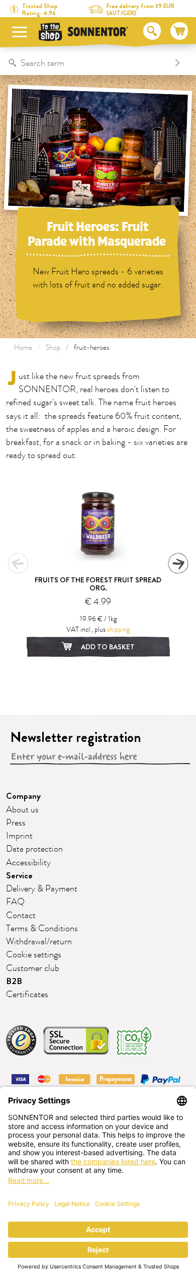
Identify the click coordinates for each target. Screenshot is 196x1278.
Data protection (34, 849)
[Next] (177, 563)
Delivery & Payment (41, 889)
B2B (14, 981)
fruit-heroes (92, 347)
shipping (118, 629)
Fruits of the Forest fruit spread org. (98, 584)
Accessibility (28, 863)
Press (16, 823)
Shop (53, 347)
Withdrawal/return (39, 942)
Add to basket (107, 647)
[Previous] (18, 563)
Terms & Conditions (42, 929)
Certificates (27, 995)
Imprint (19, 836)
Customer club (32, 968)
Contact (21, 916)
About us (22, 810)
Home (23, 347)
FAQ (15, 902)
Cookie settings (33, 955)
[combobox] (88, 62)
